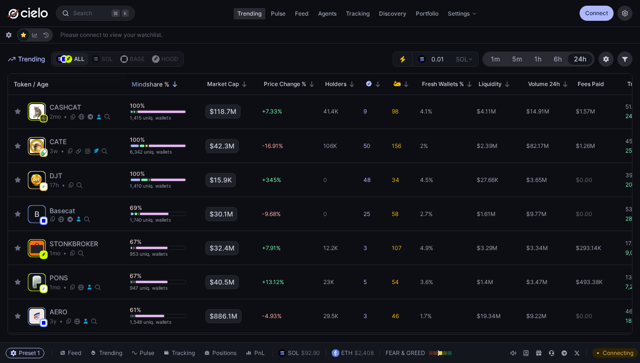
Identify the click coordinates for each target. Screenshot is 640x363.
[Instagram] (87, 151)
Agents (327, 13)
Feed (302, 13)
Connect (596, 13)
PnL (259, 352)
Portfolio (427, 13)
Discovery (392, 13)
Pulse (278, 13)
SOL (462, 59)
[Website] (81, 117)
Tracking (358, 13)
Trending (249, 13)
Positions (224, 352)
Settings (459, 13)
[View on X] (99, 117)
